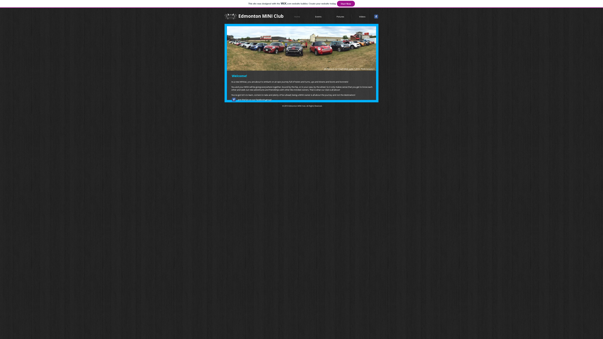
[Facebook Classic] (376, 17)
